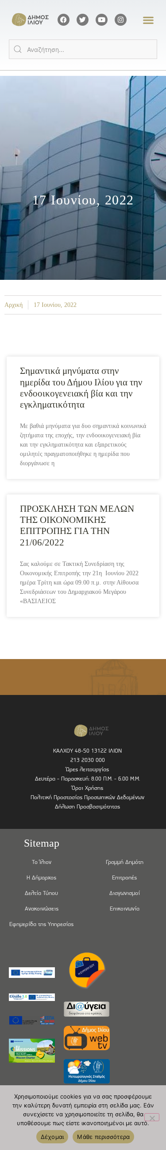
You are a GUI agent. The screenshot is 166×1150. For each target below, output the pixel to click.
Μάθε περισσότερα (103, 1136)
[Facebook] (63, 20)
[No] (151, 1117)
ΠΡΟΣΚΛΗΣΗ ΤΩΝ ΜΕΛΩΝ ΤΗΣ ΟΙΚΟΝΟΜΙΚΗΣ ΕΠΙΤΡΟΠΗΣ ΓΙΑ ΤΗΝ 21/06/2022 (77, 525)
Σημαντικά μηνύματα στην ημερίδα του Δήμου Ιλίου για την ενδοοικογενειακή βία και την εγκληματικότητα (81, 387)
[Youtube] (102, 20)
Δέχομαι (52, 1136)
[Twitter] (83, 20)
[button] (148, 19)
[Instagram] (121, 20)
